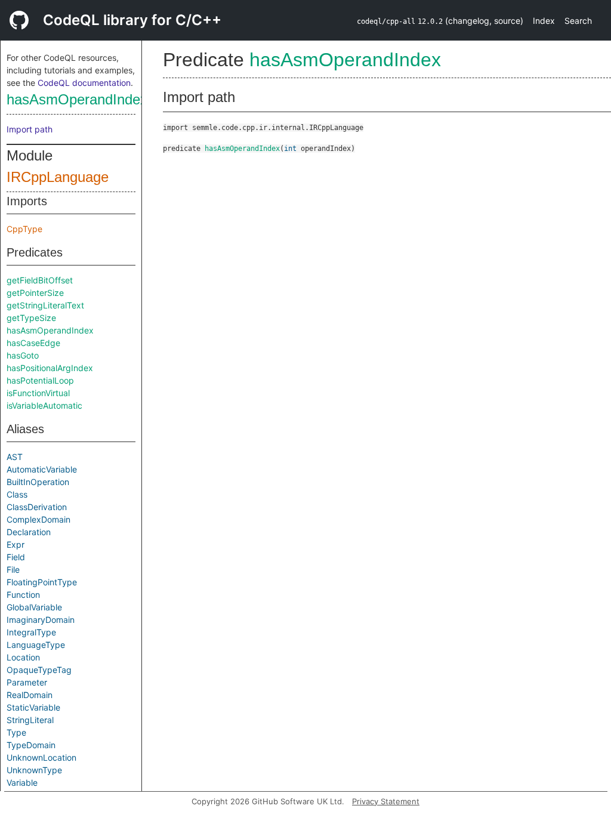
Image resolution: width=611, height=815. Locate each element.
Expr (15, 544)
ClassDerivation (37, 507)
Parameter (27, 682)
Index (544, 21)
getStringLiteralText (45, 305)
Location (23, 657)
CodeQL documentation (84, 83)
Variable (22, 782)
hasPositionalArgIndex (50, 368)
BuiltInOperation (38, 482)
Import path (30, 129)
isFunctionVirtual (38, 393)
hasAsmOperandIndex (77, 99)
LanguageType (36, 645)
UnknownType (34, 770)
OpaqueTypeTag (39, 670)
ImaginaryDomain (41, 620)
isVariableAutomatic (44, 405)
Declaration (29, 532)
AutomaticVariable (42, 469)
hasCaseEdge (33, 343)
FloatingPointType (42, 582)
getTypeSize (31, 318)
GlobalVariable (34, 607)
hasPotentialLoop (40, 380)
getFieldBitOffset (40, 280)
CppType (24, 229)
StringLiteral (30, 720)
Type (16, 732)
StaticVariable (33, 707)
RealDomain (30, 695)
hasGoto (23, 355)
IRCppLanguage (58, 177)
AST (15, 457)
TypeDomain (31, 745)
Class (17, 494)
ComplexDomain (38, 519)
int (290, 148)
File (13, 569)
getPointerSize (35, 293)
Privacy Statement (385, 801)
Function (23, 594)
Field (16, 557)
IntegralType (31, 632)
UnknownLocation (41, 757)
